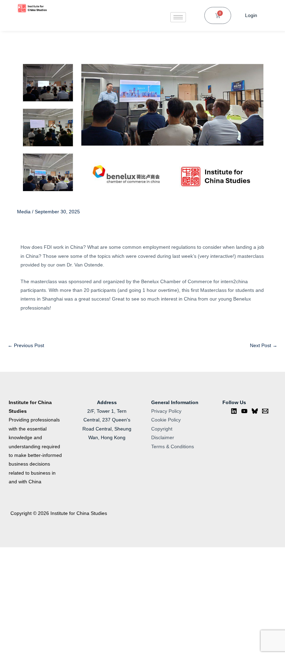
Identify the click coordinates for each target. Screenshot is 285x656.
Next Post (263, 345)
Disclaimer (162, 437)
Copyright (161, 429)
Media (24, 211)
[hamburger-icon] (178, 17)
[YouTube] (244, 411)
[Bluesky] (255, 411)
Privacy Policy (166, 411)
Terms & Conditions (172, 446)
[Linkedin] (234, 411)
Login (251, 15)
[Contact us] (265, 411)
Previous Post (26, 345)
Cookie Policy (166, 420)
